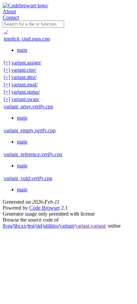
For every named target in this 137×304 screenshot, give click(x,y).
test (31, 226)
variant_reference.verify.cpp (33, 154)
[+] (7, 62)
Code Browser (44, 208)
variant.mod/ (24, 84)
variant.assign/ (26, 62)
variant (67, 226)
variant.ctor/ (23, 70)
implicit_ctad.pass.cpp (27, 39)
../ (6, 31)
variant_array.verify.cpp (28, 106)
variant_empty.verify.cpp (30, 130)
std (39, 226)
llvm (7, 226)
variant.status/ (25, 92)
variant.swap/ (25, 99)
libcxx (19, 226)
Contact (11, 17)
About (9, 11)
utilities (50, 226)
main (22, 50)
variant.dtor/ (24, 77)
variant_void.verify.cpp (28, 178)
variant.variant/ (90, 226)
